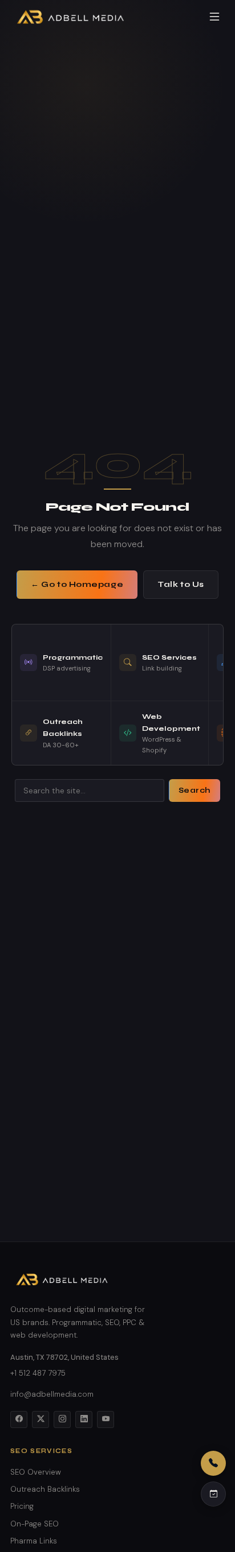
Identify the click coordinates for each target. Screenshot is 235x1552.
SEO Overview (35, 1472)
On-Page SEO (34, 1524)
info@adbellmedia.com (52, 1394)
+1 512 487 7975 (38, 1373)
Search (194, 790)
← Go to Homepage (77, 584)
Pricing (22, 1506)
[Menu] (214, 16)
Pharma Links (33, 1541)
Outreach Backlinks (45, 1489)
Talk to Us (180, 584)
